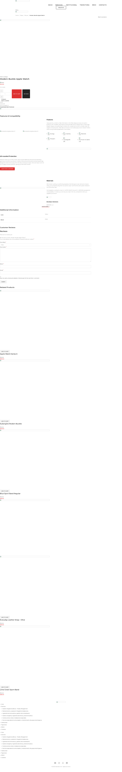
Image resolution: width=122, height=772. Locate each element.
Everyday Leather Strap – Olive (12, 620)
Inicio (2, 704)
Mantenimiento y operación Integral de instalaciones (15, 711)
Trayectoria (4, 724)
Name (2, 264)
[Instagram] (59, 763)
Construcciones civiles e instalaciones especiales (14, 718)
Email (2, 270)
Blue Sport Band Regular (10, 494)
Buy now (26, 93)
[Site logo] (22, 2)
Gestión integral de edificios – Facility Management (15, 708)
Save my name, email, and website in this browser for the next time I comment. (19, 278)
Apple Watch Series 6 (8, 354)
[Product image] (24, 584)
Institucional (4, 722)
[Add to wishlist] (9, 348)
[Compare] (2, 348)
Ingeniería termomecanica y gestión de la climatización (16, 713)
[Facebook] (55, 763)
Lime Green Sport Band (9, 690)
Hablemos (61, 7)
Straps (21, 15)
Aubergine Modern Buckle (11, 424)
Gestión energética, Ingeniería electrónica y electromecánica (17, 715)
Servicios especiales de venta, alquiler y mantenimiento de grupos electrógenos (22, 720)
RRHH (2, 727)
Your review (3, 247)
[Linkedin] (67, 763)
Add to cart (16, 93)
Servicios (3, 706)
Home (17, 15)
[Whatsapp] (63, 763)
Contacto (3, 729)
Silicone (26, 15)
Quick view (5, 348)
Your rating (3, 242)
